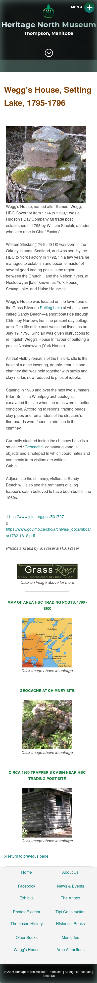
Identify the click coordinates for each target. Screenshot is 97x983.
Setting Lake (51, 307)
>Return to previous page (26, 856)
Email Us (49, 975)
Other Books (27, 937)
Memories (70, 937)
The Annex (70, 898)
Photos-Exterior (26, 911)
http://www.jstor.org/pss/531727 (36, 516)
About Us (70, 872)
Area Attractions (70, 949)
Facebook (26, 886)
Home (26, 872)
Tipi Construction (70, 911)
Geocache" (34, 447)
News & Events (70, 886)
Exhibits (26, 898)
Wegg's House (27, 949)
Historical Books (70, 923)
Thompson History (26, 923)
